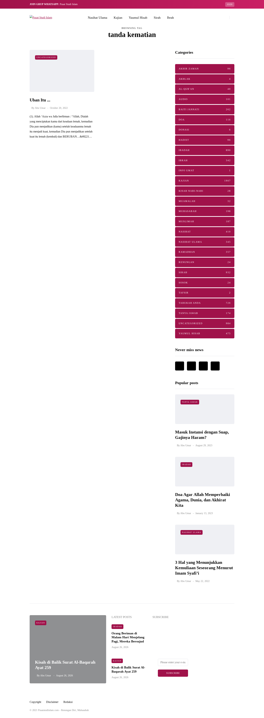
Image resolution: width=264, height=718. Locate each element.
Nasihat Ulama (97, 17)
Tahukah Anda (205, 303)
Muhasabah (205, 211)
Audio (205, 99)
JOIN (230, 4)
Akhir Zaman (205, 68)
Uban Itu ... (40, 100)
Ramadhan (205, 252)
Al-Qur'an (205, 89)
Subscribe (173, 673)
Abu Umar (40, 108)
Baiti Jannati (205, 109)
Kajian (118, 17)
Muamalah (205, 201)
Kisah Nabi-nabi (205, 191)
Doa (205, 119)
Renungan (205, 262)
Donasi (205, 129)
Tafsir (205, 292)
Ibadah (205, 150)
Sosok (205, 282)
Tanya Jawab (205, 313)
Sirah (157, 17)
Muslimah (205, 221)
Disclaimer (52, 701)
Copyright (35, 701)
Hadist (205, 140)
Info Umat (205, 170)
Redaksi (68, 701)
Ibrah (170, 17)
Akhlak (205, 79)
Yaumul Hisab (138, 17)
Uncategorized (46, 57)
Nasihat (205, 231)
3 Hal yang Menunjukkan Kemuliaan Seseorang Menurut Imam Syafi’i (204, 567)
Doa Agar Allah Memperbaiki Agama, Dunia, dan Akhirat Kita (202, 500)
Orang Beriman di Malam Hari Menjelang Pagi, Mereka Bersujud (128, 637)
